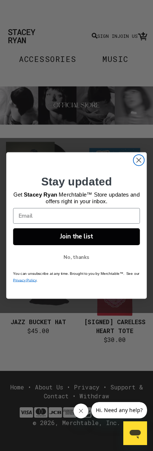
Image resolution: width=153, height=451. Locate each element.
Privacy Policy (24, 280)
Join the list (76, 236)
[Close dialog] (138, 160)
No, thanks (76, 257)
